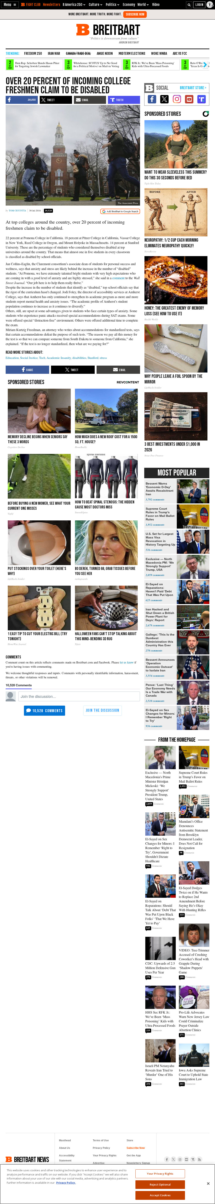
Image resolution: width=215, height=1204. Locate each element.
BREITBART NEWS (31, 1159)
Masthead (65, 1140)
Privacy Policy (101, 1148)
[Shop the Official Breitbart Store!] (193, 88)
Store (130, 1140)
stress (103, 358)
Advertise (99, 1163)
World (142, 5)
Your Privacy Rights (160, 1173)
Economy (129, 5)
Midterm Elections (132, 53)
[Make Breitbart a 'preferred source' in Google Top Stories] (120, 211)
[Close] (208, 1183)
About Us (64, 1148)
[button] (10, 4)
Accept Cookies (160, 1195)
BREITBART (116, 29)
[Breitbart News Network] (149, 88)
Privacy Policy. (66, 1182)
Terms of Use (101, 1140)
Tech (42, 358)
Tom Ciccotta (17, 210)
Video (156, 5)
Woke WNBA (159, 53)
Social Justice (29, 358)
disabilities (79, 358)
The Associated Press (128, 203)
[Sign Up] (135, 14)
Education (12, 358)
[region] (107, 1184)
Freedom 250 (33, 53)
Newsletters (51, 5)
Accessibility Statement (67, 1158)
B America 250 (72, 5)
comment (118, 278)
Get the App (134, 1155)
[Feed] (199, 1159)
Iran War (54, 53)
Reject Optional (160, 1184)
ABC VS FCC (180, 53)
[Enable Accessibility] (210, 4)
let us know (127, 662)
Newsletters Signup (138, 1163)
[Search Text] (189, 4)
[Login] (199, 4)
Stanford (93, 358)
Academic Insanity (59, 358)
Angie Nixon (105, 53)
